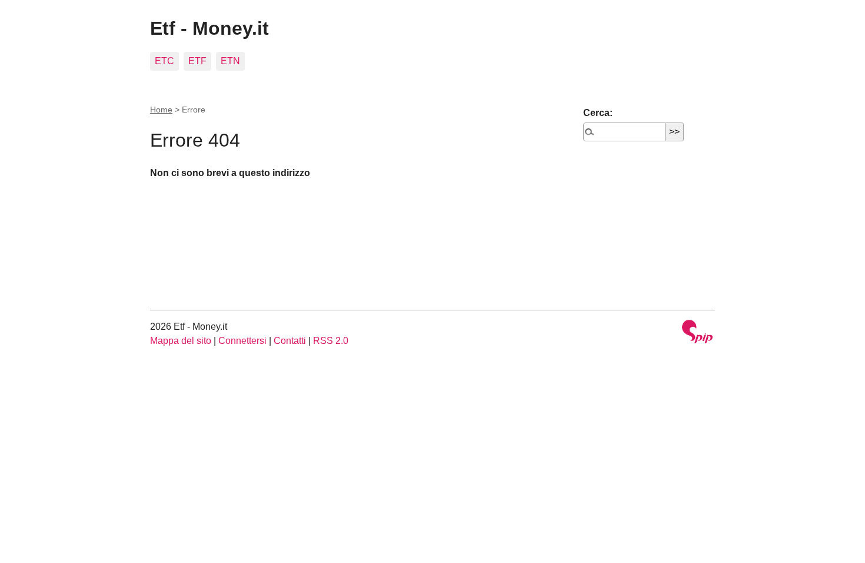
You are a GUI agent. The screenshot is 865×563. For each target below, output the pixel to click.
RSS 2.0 (330, 341)
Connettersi (242, 341)
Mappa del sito (180, 341)
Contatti (290, 341)
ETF (197, 61)
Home (161, 109)
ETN (230, 61)
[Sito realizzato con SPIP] (697, 333)
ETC (164, 61)
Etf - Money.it (209, 28)
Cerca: (598, 113)
